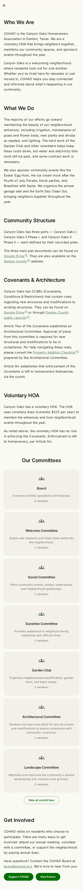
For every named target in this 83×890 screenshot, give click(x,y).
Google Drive (15, 256)
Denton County (17, 261)
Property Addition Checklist (55, 352)
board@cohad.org (18, 866)
